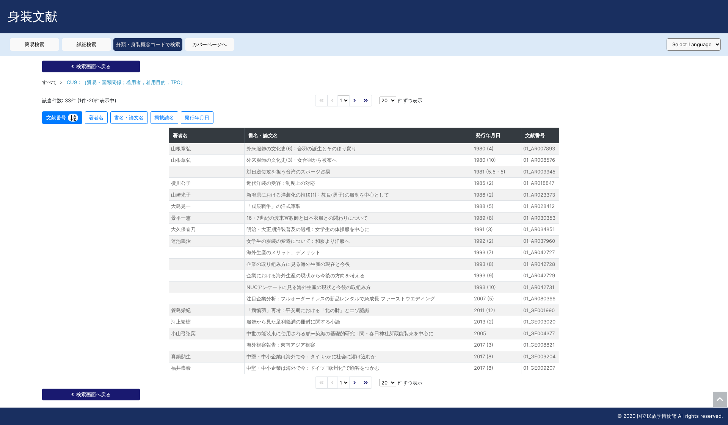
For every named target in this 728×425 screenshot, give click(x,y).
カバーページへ (209, 44)
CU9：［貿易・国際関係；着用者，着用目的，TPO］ (126, 82)
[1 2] (343, 100)
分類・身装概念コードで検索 (148, 44)
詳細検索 (86, 44)
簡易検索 (34, 44)
